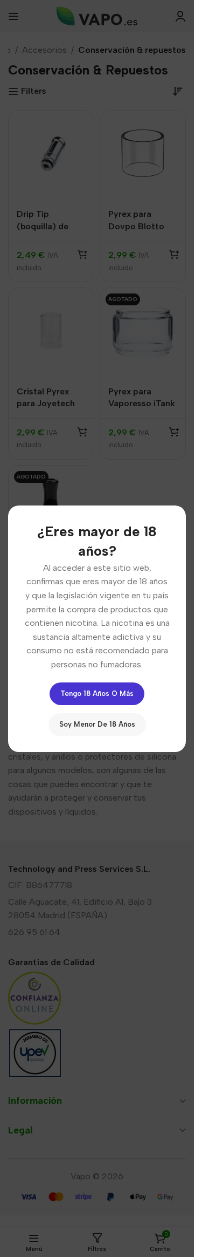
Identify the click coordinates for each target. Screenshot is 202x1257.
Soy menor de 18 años (97, 724)
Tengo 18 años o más (97, 693)
